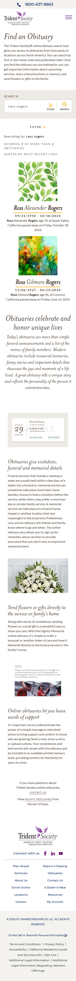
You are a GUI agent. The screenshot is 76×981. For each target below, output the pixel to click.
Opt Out (50, 955)
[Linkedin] (53, 853)
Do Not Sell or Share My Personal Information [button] (36, 935)
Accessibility (17, 949)
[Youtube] (61, 853)
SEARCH (11, 96)
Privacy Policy (54, 944)
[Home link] (18, 17)
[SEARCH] (64, 104)
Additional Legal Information (29, 960)
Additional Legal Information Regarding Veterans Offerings (39, 965)
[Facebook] (45, 853)
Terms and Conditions (25, 944)
